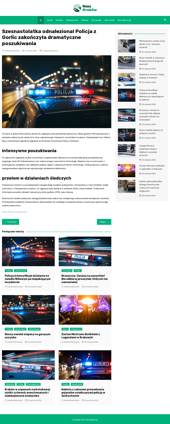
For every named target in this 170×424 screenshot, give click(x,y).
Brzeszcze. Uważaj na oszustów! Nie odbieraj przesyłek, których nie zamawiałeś (84, 279)
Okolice (84, 20)
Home (50, 20)
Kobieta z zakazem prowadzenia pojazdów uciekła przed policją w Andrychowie (83, 392)
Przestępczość (33, 384)
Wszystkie (109, 20)
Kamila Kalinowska (12, 51)
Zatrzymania (20, 271)
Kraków (59, 20)
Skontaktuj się (124, 20)
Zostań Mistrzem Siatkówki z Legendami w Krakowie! (80, 336)
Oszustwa (67, 271)
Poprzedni (11, 222)
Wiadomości (72, 20)
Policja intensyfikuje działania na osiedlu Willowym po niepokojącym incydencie (28, 279)
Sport (65, 329)
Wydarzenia (53, 51)
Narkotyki (10, 384)
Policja (45, 51)
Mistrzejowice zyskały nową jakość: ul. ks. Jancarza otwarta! (152, 44)
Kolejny (103, 222)
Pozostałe (96, 20)
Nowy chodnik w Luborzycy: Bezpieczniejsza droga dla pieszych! (152, 61)
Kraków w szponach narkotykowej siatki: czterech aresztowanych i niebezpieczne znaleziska (27, 392)
